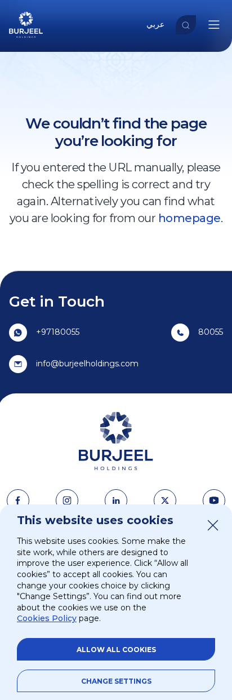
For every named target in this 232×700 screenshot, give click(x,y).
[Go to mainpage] (26, 38)
